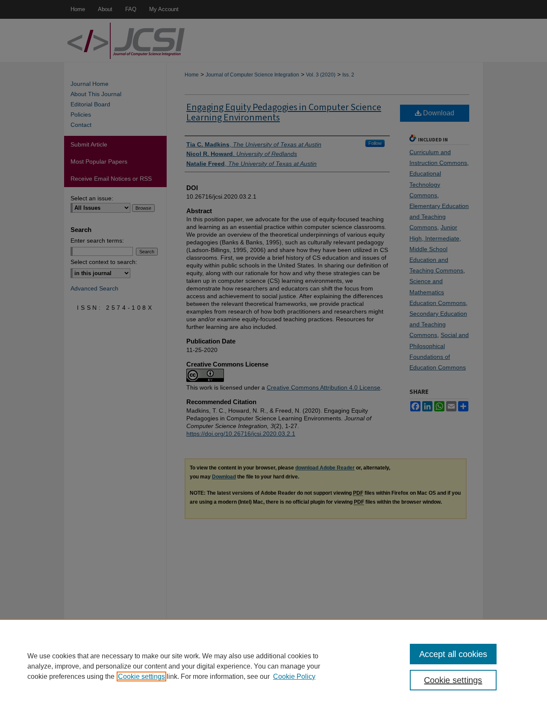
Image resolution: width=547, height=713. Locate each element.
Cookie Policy (294, 676)
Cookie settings (141, 676)
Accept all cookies (453, 654)
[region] (273, 666)
